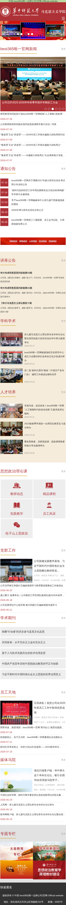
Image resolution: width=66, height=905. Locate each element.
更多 (63, 49)
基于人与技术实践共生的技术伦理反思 (23, 653)
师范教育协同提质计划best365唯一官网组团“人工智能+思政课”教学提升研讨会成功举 (33, 114)
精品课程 (49, 494)
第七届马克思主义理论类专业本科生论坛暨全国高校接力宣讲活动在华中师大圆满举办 (44, 338)
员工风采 (49, 513)
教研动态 (16, 494)
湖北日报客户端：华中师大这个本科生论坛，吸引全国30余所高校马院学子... (49, 775)
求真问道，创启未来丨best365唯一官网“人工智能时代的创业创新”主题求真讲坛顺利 (44, 409)
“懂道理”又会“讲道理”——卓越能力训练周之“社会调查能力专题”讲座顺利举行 (33, 155)
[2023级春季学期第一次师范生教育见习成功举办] (11, 429)
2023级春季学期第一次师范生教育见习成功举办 (44, 425)
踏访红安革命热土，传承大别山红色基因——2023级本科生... (30, 747)
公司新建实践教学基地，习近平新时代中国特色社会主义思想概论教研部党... (49, 566)
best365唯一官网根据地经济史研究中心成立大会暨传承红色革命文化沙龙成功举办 (44, 356)
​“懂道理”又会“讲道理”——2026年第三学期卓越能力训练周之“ (30, 145)
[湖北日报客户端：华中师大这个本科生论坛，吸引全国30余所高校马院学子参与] (16, 780)
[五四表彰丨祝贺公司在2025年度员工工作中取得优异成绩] (16, 713)
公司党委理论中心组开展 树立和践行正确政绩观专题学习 (28, 605)
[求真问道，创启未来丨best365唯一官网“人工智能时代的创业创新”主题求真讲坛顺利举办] (11, 411)
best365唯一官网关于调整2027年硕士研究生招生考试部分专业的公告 (38, 182)
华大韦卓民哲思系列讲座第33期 (16, 273)
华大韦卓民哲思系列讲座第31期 (16, 288)
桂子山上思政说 (16, 533)
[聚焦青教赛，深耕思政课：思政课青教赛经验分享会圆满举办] (11, 447)
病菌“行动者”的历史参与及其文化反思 (23, 631)
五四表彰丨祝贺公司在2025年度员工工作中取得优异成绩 (49, 708)
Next (63, 31)
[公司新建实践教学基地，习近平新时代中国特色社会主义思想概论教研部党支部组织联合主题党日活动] (16, 571)
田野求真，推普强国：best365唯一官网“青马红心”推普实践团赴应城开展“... (33, 727)
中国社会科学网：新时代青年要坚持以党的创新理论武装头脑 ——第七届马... (33, 795)
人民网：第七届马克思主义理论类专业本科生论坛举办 (27, 804)
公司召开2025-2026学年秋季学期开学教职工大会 (30, 102)
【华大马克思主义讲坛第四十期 (16, 303)
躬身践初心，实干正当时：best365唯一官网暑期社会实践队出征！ (33, 737)
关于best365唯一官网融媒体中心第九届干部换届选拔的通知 (37, 202)
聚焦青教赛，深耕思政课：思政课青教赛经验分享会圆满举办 (44, 443)
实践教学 (16, 513)
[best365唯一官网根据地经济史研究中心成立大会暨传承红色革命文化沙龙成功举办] (11, 358)
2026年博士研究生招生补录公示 (27, 210)
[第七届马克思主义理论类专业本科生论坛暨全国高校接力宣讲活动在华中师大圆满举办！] (11, 340)
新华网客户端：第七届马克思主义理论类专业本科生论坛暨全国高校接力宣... (33, 814)
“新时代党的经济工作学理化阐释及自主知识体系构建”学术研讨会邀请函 (38, 192)
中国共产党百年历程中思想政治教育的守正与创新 (30, 663)
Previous (2, 31)
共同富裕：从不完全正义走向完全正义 (23, 642)
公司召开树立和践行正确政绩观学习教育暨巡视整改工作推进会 (31, 585)
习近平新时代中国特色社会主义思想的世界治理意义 (31, 674)
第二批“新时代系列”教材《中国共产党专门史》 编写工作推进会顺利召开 (44, 372)
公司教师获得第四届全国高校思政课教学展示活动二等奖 (28, 124)
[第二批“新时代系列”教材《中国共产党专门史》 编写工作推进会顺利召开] (11, 375)
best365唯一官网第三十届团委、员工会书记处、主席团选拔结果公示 (37, 222)
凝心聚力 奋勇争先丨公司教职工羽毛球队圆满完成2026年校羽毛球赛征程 (33, 595)
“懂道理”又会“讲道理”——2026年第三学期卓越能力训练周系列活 (32, 134)
